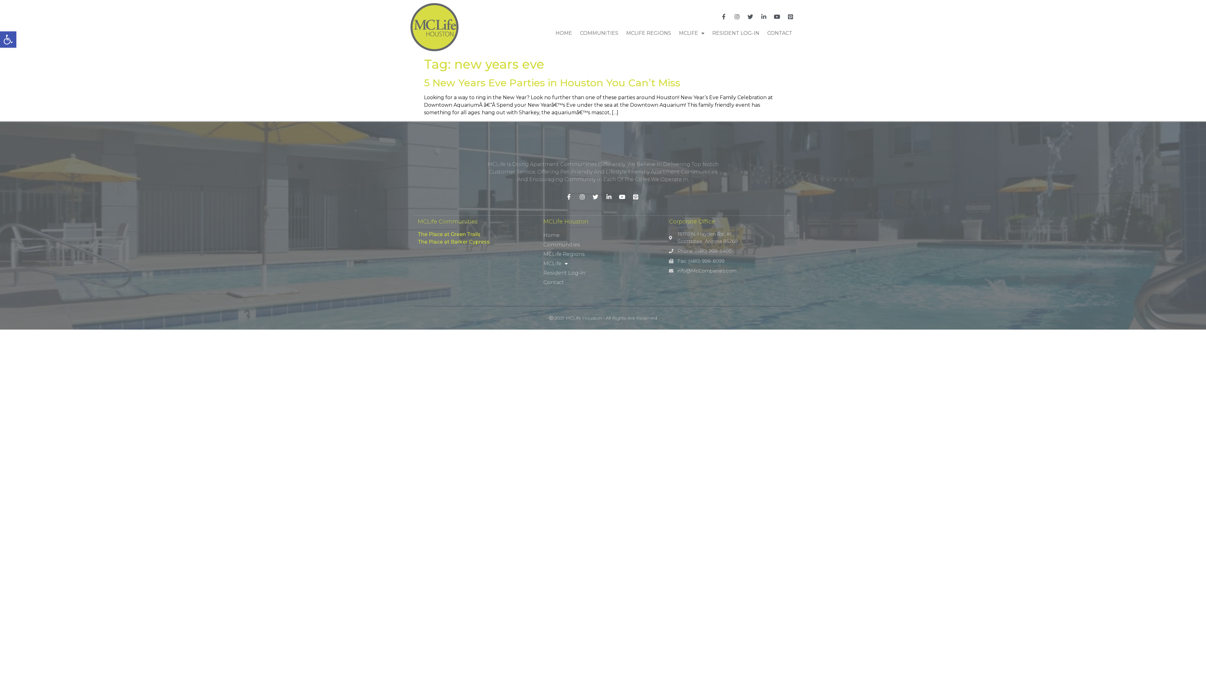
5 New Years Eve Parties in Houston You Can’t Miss (552, 83)
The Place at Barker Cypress (454, 242)
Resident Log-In (735, 33)
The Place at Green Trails (449, 234)
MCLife (688, 33)
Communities (599, 33)
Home (564, 33)
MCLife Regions (648, 33)
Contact (779, 33)
